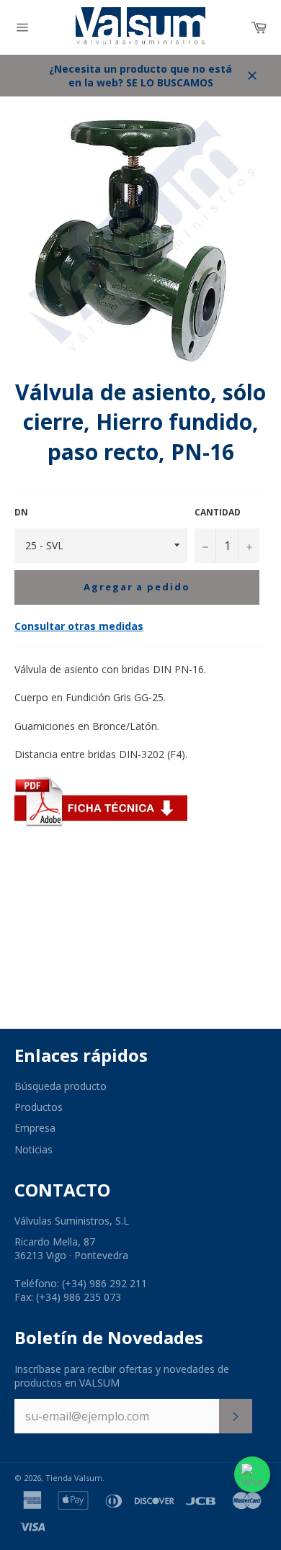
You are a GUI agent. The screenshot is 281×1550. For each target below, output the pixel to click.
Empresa (34, 1128)
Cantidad (218, 512)
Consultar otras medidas (78, 626)
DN (21, 512)
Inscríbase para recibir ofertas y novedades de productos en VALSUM (121, 1375)
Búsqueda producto (60, 1086)
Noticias (33, 1149)
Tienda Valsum (73, 1477)
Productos (38, 1107)
